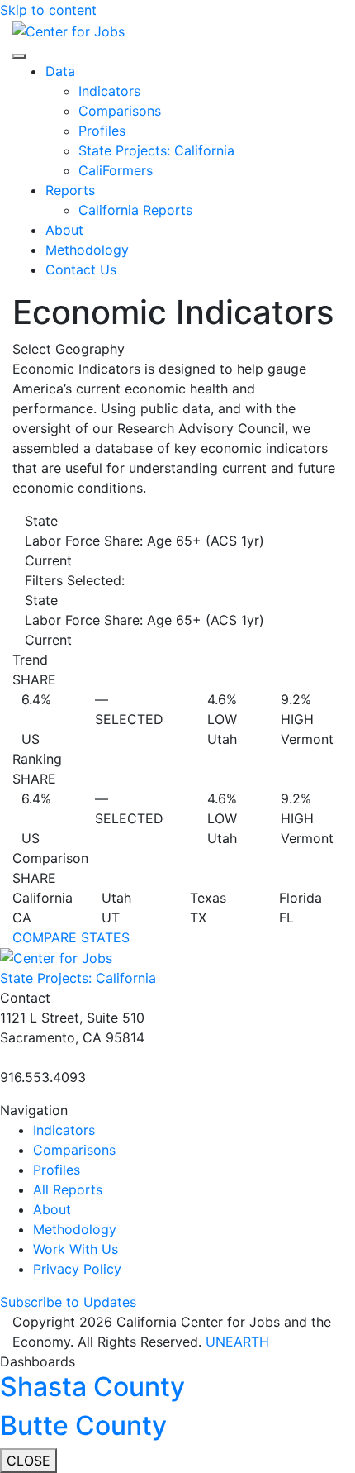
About (64, 230)
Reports (70, 190)
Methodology (87, 249)
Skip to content (48, 10)
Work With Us (75, 1249)
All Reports (67, 1189)
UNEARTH (237, 1341)
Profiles (101, 130)
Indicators (109, 91)
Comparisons (119, 110)
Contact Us (80, 269)
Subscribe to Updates (68, 1302)
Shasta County (92, 1387)
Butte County (83, 1425)
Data (60, 71)
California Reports (135, 210)
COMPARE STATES (71, 937)
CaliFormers (115, 170)
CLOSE (28, 1460)
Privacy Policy (77, 1269)
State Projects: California (156, 150)
